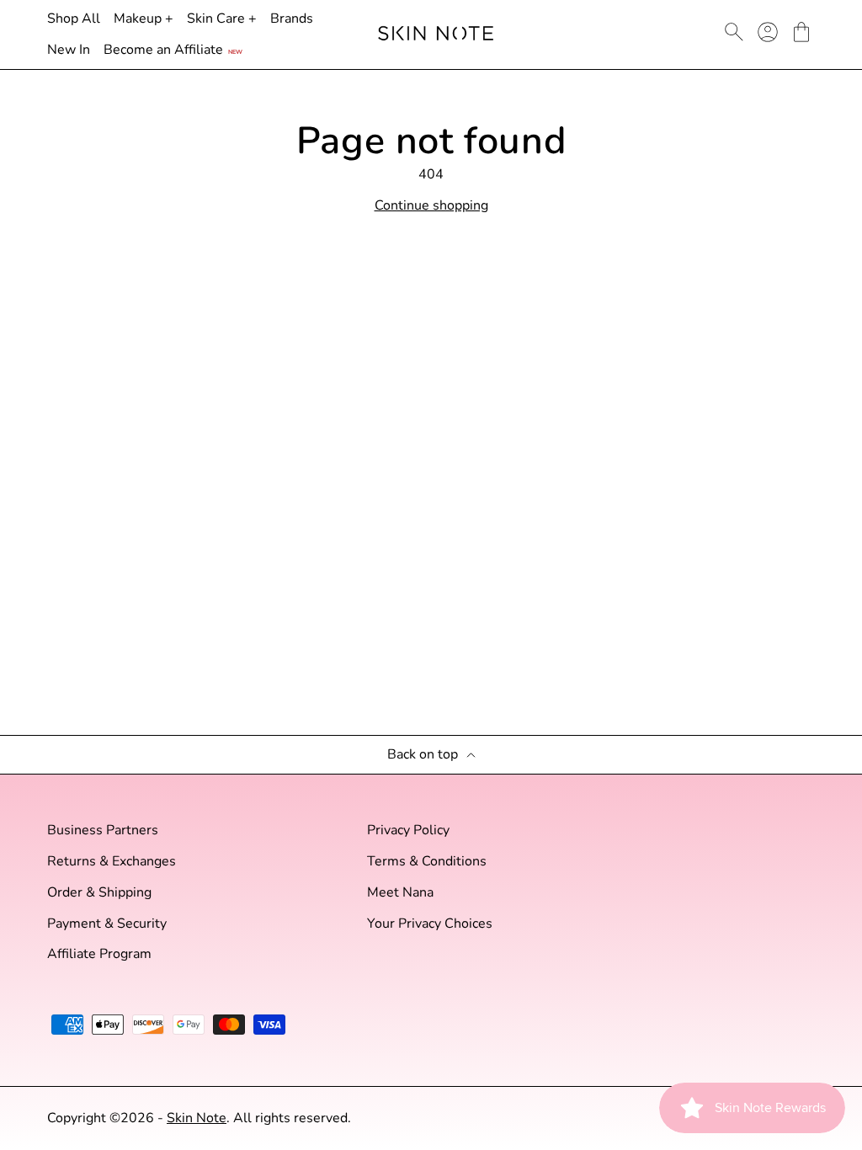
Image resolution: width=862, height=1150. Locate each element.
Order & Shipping (99, 893)
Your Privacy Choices (429, 924)
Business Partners (102, 830)
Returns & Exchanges (111, 861)
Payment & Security (107, 924)
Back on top (422, 755)
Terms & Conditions (427, 861)
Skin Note (196, 1118)
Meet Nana (400, 893)
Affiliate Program (99, 954)
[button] (801, 32)
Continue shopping (431, 206)
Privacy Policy (408, 830)
